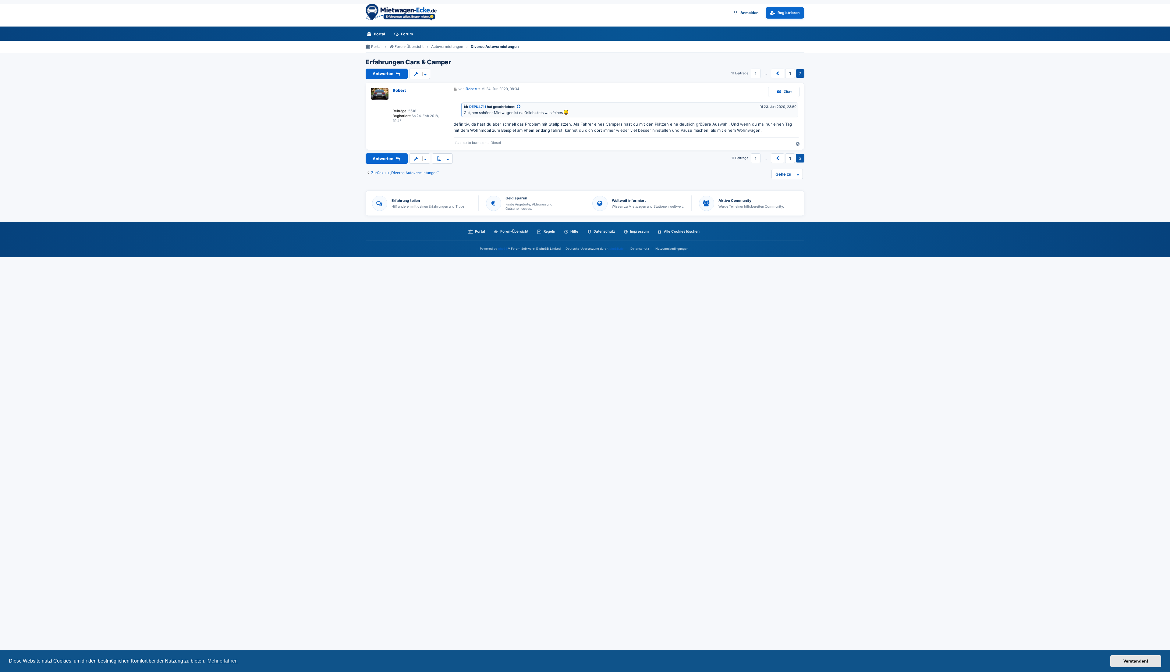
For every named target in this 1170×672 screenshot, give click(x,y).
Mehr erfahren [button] (222, 660)
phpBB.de (616, 248)
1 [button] (756, 73)
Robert (399, 90)
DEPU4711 (477, 107)
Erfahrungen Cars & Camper (408, 62)
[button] (777, 73)
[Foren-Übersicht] (404, 12)
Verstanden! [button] (1135, 661)
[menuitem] (377, 34)
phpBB (503, 248)
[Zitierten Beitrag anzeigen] (519, 106)
